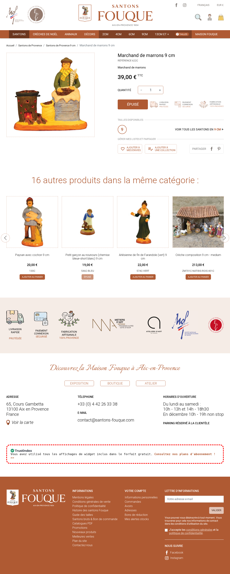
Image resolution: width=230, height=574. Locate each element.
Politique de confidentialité (89, 506)
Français (203, 5)
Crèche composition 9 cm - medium (198, 255)
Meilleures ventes (83, 536)
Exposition (79, 383)
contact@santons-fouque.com (106, 420)
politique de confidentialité (186, 533)
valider (216, 510)
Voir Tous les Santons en (198, 129)
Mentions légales (83, 497)
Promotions (79, 527)
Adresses (131, 510)
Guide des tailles (82, 515)
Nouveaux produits (84, 532)
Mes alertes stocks (137, 519)
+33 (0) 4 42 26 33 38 (97, 404)
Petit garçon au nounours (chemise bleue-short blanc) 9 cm (88, 256)
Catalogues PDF (82, 523)
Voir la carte (22, 422)
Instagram (176, 558)
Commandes (133, 501)
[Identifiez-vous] (210, 17)
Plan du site (79, 541)
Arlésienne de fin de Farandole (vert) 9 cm (143, 256)
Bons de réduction (136, 515)
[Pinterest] (219, 149)
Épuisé (133, 104)
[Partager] (211, 149)
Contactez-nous (82, 545)
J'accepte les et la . (193, 531)
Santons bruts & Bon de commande (95, 519)
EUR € (220, 5)
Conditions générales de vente (91, 501)
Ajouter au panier (32, 277)
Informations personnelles (141, 497)
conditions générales (199, 529)
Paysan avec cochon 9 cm (32, 255)
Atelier (151, 383)
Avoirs (129, 506)
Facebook (176, 552)
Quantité (124, 90)
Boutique (115, 383)
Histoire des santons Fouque (90, 510)
